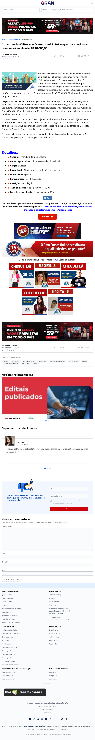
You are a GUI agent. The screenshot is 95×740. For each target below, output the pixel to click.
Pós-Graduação (7, 644)
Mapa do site (47, 713)
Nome (4, 554)
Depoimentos (54, 630)
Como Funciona (7, 598)
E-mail (5, 562)
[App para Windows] (30, 719)
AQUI (55, 259)
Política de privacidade (47, 706)
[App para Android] (42, 719)
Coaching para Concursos (11, 633)
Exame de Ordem (8, 637)
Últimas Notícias (14, 39)
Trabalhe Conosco (8, 619)
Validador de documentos (11, 609)
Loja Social (5, 605)
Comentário (7, 526)
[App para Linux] (34, 719)
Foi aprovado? (60, 619)
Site (3, 570)
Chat (53, 598)
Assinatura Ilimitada (9, 630)
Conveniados (6, 612)
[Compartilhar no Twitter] (81, 56)
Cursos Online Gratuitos (10, 665)
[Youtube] (46, 719)
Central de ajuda (57, 595)
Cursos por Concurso (9, 647)
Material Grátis (54, 633)
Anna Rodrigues (11, 54)
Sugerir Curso (54, 644)
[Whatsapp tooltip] (54, 719)
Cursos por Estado (8, 654)
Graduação (6, 640)
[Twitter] (62, 719)
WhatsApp (55, 602)
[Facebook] (58, 719)
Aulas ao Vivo (54, 637)
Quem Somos (7, 595)
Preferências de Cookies (11, 622)
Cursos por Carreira (9, 651)
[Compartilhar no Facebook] (79, 56)
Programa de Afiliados (10, 616)
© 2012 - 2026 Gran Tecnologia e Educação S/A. (47, 703)
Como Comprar (7, 602)
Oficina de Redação (9, 661)
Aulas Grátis (53, 640)
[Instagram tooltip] (50, 719)
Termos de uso (47, 709)
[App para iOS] (38, 719)
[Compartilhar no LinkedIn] (84, 56)
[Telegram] (66, 719)
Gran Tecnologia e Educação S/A (33, 726)
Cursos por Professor (10, 658)
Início (4, 39)
